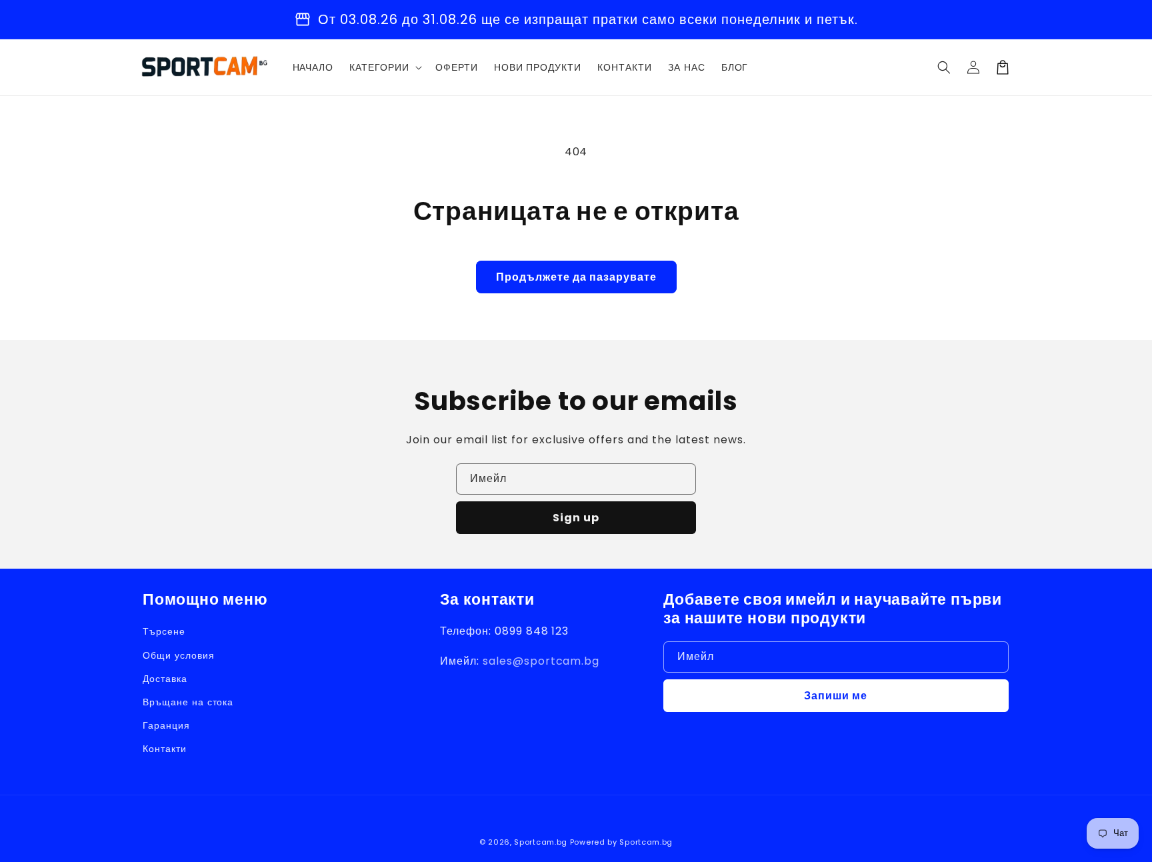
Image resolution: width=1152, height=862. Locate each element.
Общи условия (179, 655)
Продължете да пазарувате (576, 277)
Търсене (164, 631)
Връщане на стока (188, 702)
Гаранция (166, 725)
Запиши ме (835, 695)
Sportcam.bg (540, 842)
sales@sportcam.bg (541, 661)
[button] (944, 67)
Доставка (165, 678)
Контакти (165, 748)
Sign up (576, 517)
